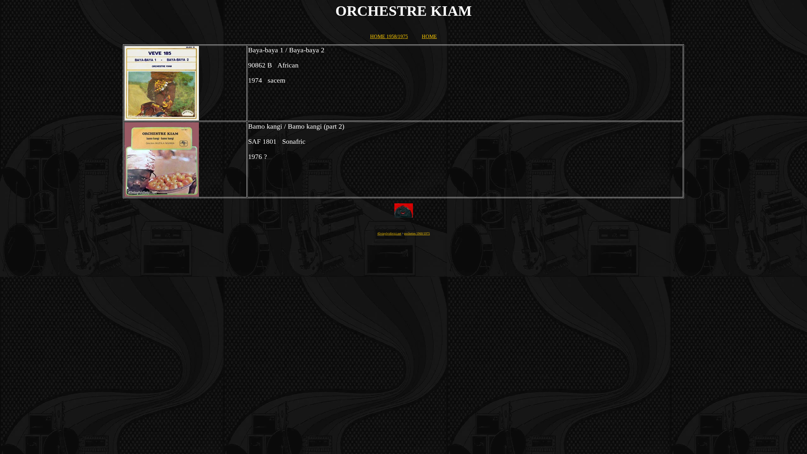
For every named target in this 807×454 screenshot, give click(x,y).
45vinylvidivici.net (389, 233)
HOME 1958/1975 (389, 36)
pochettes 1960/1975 (417, 233)
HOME (429, 36)
